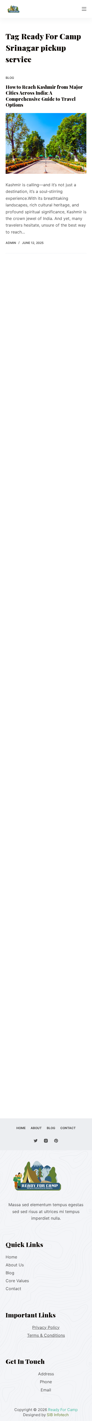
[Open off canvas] (84, 9)
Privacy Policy (46, 1327)
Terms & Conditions (46, 1335)
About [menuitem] (36, 1128)
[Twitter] (36, 1141)
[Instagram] (46, 1141)
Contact (13, 1288)
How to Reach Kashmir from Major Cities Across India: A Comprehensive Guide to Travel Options (44, 96)
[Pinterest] (56, 1141)
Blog (10, 78)
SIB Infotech (58, 1414)
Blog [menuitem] (51, 1128)
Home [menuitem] (21, 1128)
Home (11, 1256)
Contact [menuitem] (68, 1128)
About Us (15, 1264)
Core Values (17, 1280)
